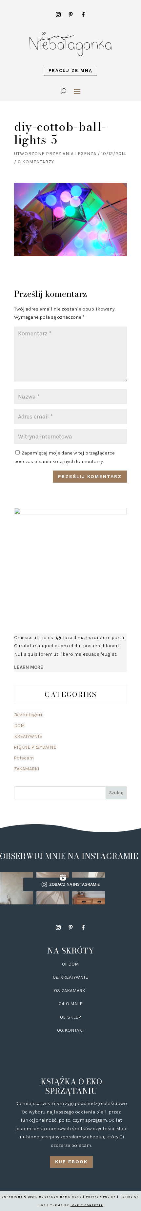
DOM (19, 725)
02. (56, 977)
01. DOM (70, 964)
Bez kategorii (29, 715)
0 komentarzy (36, 162)
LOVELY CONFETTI (86, 1205)
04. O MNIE (71, 1003)
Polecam (24, 758)
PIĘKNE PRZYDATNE (35, 747)
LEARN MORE (28, 667)
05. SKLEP (70, 1017)
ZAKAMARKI (26, 769)
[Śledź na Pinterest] (70, 15)
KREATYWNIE (28, 736)
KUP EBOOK (71, 1161)
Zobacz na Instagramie (74, 884)
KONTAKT (74, 1030)
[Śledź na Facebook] (83, 15)
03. (58, 990)
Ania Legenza (79, 153)
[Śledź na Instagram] (58, 15)
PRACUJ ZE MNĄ (70, 70)
